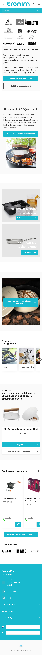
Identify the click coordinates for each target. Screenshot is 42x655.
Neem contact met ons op (21, 78)
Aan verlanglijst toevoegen (19, 451)
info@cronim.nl (12, 598)
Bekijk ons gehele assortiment (20, 534)
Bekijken (19, 444)
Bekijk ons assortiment (21, 86)
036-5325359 (12, 591)
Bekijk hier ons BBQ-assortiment (21, 134)
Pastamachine (9, 499)
